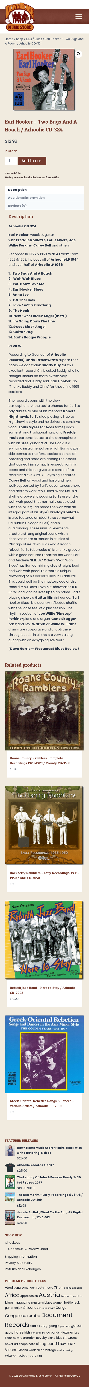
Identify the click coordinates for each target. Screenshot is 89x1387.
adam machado (73, 1287)
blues (80, 1296)
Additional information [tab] (26, 198)
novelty (41, 1338)
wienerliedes (16, 1355)
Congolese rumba (22, 1316)
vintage (50, 1350)
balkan (65, 1296)
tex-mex (67, 1343)
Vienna (11, 1349)
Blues (49, 177)
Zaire (38, 1356)
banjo (73, 1296)
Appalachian (29, 1296)
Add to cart (32, 160)
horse (19, 1332)
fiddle (34, 1326)
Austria (49, 1294)
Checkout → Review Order (28, 1249)
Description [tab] (17, 190)
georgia (53, 1326)
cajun (18, 1308)
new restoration (24, 1338)
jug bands (53, 1333)
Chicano (29, 1307)
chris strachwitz (46, 1308)
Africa (12, 1295)
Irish (27, 1333)
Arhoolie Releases (33, 177)
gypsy (9, 1333)
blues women (53, 1303)
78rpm (58, 1288)
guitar (76, 1325)
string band (46, 1343)
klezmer (67, 1332)
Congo (61, 1307)
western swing (65, 1350)
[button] (78, 54)
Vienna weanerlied (31, 1350)
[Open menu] (78, 17)
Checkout (12, 1242)
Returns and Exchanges (23, 1269)
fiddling (43, 1326)
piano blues (56, 1338)
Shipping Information (21, 1256)
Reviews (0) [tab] (17, 206)
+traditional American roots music (29, 1288)
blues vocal (37, 1302)
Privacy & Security (18, 1263)
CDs (56, 177)
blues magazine (17, 1302)
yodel (31, 1356)
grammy (65, 1326)
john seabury (38, 1332)
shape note (27, 1344)
